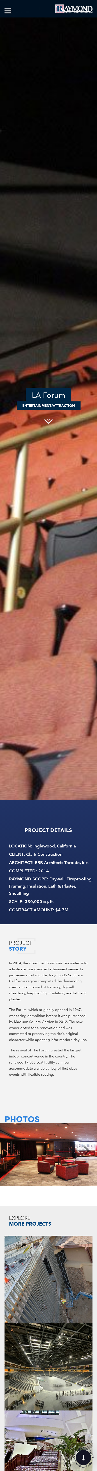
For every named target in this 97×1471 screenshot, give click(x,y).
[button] (10, 1151)
